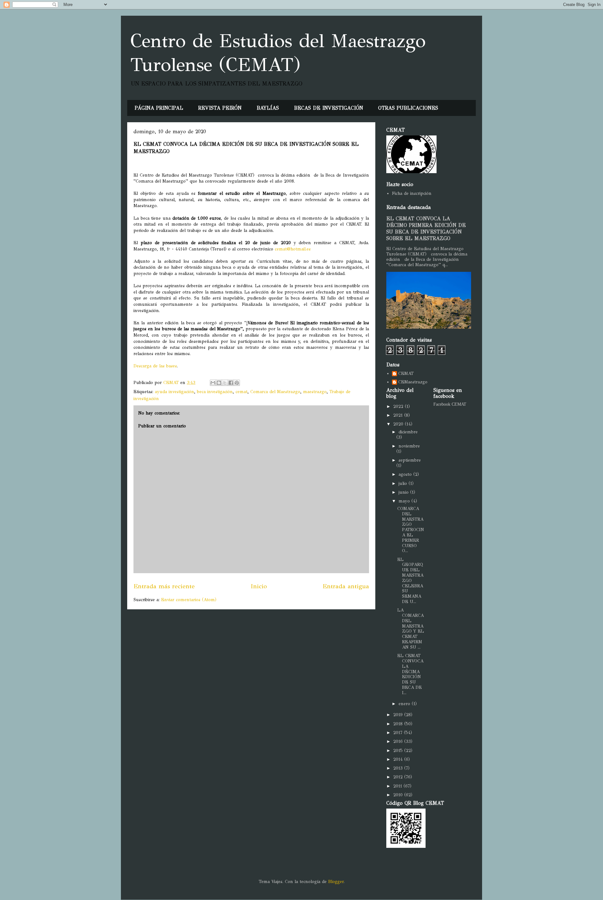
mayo (405, 501)
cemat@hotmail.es (293, 249)
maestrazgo (315, 391)
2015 (398, 750)
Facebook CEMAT (449, 404)
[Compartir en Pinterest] (237, 383)
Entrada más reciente (164, 586)
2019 (398, 714)
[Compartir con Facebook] (231, 383)
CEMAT (406, 373)
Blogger (336, 881)
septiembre (410, 460)
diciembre (408, 432)
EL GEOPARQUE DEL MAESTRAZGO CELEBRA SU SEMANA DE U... (410, 580)
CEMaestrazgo (412, 382)
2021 (398, 415)
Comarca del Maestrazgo (275, 391)
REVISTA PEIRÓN (220, 108)
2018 (398, 724)
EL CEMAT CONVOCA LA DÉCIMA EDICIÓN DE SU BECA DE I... (410, 674)
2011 (398, 786)
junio (404, 492)
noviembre (409, 446)
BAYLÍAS (268, 108)
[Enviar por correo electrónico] (213, 383)
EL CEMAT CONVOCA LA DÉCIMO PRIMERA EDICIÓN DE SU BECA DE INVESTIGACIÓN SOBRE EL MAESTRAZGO (426, 228)
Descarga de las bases (155, 366)
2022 (399, 406)
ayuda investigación (174, 391)
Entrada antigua (346, 586)
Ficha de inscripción (412, 193)
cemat (241, 391)
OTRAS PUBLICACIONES (408, 108)
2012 (398, 777)
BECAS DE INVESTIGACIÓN (328, 108)
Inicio (259, 586)
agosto (406, 474)
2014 (398, 759)
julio (404, 483)
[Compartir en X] (225, 383)
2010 (398, 795)
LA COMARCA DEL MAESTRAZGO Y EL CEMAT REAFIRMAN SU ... (410, 628)
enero (405, 703)
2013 (398, 768)
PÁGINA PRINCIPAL (159, 108)
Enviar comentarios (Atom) (188, 599)
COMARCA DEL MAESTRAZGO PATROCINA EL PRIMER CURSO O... (410, 529)
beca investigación (215, 391)
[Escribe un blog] (219, 383)
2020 (399, 424)
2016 (398, 741)
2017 (398, 732)
